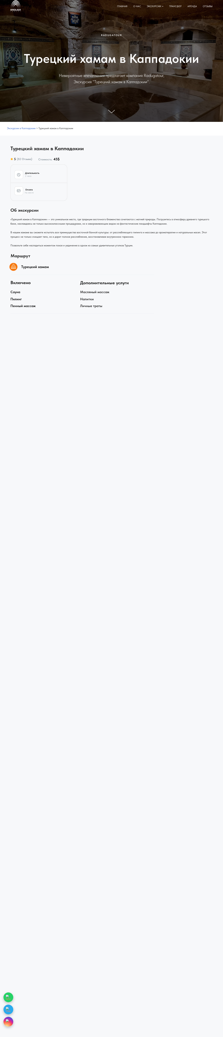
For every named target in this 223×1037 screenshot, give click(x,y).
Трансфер (175, 6)
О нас (137, 6)
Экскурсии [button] (154, 6)
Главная (122, 6)
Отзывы (208, 6)
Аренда (192, 6)
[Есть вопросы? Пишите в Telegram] (8, 1009)
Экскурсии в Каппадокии (21, 128)
